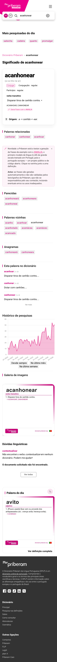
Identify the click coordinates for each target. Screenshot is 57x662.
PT (6, 16)
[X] (24, 592)
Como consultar (9, 618)
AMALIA (38, 152)
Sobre (4, 614)
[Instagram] (9, 592)
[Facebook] (4, 592)
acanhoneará (12, 198)
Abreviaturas (7, 621)
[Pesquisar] (16, 15)
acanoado (10, 233)
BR (11, 16)
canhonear (24, 136)
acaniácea (27, 228)
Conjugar (10, 86)
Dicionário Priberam (12, 55)
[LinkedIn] (19, 592)
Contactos (6, 640)
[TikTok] (14, 592)
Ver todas (28, 474)
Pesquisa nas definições (12, 611)
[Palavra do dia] (50, 491)
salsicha (8, 41)
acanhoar (39, 136)
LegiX (4, 650)
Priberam (6, 643)
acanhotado (11, 228)
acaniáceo (41, 228)
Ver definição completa (40, 551)
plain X (5, 654)
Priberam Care (8, 657)
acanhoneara (29, 198)
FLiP (4, 647)
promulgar (47, 41)
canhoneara (28, 252)
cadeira (21, 41)
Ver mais (28, 305)
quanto (33, 41)
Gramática (6, 625)
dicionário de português (14, 574)
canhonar (10, 136)
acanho (9, 222)
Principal (6, 607)
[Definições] (48, 15)
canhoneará (11, 252)
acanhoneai (11, 203)
